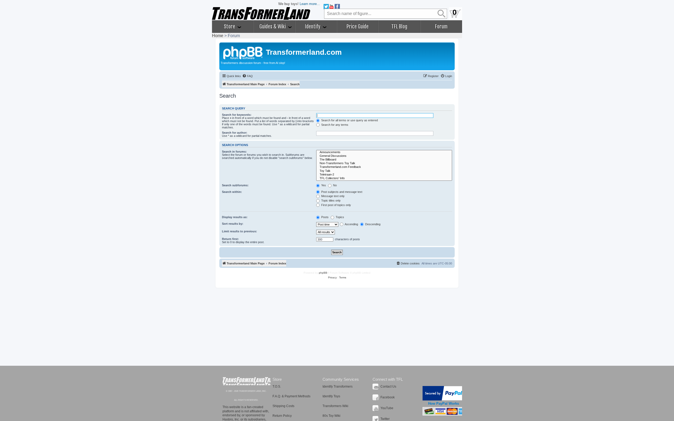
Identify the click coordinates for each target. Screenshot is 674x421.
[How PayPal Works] (443, 393)
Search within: (232, 191)
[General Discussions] (384, 156)
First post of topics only (335, 205)
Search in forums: (234, 151)
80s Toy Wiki (331, 416)
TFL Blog (399, 26)
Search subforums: (235, 185)
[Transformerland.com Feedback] (384, 167)
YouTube (386, 408)
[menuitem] (247, 76)
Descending (372, 224)
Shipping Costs (283, 406)
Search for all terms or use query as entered (349, 120)
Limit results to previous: (239, 231)
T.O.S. (276, 386)
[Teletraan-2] (384, 175)
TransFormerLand (246, 381)
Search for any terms (334, 124)
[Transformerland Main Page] (243, 52)
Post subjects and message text (341, 191)
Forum (441, 26)
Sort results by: (232, 223)
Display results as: (234, 217)
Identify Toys (331, 396)
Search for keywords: (236, 114)
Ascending (351, 224)
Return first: (230, 238)
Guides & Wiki (273, 26)
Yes (323, 185)
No (334, 185)
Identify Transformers (338, 386)
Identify (313, 26)
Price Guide (357, 26)
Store (230, 26)
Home (217, 35)
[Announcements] (384, 152)
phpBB (323, 272)
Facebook (387, 397)
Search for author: (234, 132)
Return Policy (282, 416)
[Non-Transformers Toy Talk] (384, 163)
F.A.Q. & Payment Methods (291, 396)
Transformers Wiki (335, 406)
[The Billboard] (384, 160)
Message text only (332, 196)
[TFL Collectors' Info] (384, 178)
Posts (324, 217)
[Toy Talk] (384, 171)
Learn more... (310, 4)
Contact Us (388, 386)
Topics (339, 217)
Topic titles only (330, 200)
